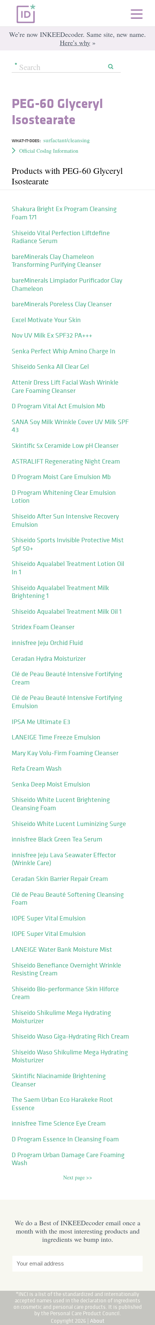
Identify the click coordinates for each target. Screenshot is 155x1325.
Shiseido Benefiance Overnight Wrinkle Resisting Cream (66, 969)
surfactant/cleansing (66, 140)
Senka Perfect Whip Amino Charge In (63, 351)
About (97, 1320)
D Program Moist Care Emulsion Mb (61, 477)
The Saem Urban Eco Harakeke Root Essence (62, 1103)
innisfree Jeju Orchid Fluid (47, 643)
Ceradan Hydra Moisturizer (49, 658)
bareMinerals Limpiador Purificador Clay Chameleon (67, 284)
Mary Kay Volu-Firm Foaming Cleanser (65, 753)
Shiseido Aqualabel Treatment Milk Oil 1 (67, 611)
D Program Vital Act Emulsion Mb (58, 406)
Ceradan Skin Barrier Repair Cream (60, 879)
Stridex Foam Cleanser (43, 627)
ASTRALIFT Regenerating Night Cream (66, 461)
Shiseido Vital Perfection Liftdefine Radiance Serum (61, 237)
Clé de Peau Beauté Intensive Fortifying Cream (67, 678)
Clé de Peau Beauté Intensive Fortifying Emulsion (67, 702)
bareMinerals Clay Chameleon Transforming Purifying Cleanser (56, 261)
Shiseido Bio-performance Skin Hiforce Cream (65, 993)
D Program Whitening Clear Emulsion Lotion (64, 496)
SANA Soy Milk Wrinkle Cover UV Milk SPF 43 (70, 426)
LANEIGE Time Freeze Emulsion (56, 737)
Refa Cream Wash (37, 768)
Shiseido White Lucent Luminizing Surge (69, 824)
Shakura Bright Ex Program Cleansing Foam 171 (64, 213)
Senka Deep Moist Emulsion (51, 784)
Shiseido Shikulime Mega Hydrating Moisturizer (61, 1017)
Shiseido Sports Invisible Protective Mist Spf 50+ (68, 544)
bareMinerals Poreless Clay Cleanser (62, 304)
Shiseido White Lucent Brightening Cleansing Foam (61, 804)
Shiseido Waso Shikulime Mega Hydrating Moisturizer (70, 1056)
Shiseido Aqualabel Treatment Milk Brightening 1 (60, 592)
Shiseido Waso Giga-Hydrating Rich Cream (70, 1036)
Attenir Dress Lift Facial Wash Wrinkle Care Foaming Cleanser (65, 386)
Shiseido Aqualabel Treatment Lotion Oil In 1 (68, 568)
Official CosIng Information (48, 150)
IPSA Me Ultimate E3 (41, 722)
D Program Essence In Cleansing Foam (65, 1139)
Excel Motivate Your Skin (46, 320)
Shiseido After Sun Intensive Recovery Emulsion (65, 520)
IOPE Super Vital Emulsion (49, 918)
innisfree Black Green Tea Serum (57, 839)
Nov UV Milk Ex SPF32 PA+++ (52, 335)
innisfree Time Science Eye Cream (59, 1123)
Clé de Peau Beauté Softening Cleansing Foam (68, 898)
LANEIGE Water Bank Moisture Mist (62, 949)
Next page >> (77, 1177)
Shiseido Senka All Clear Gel (50, 366)
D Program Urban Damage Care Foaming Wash (68, 1159)
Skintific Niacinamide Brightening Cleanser (59, 1080)
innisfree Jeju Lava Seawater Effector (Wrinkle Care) (64, 859)
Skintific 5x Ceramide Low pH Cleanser (65, 445)
